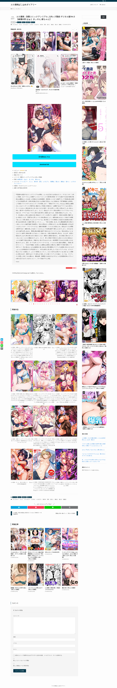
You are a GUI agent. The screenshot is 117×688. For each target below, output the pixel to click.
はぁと (23, 22)
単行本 (41, 24)
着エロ (56, 24)
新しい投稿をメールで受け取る (21, 665)
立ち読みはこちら (44, 157)
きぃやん (19, 22)
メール (15, 643)
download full (44, 164)
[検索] (105, 1)
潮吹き (52, 24)
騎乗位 (60, 24)
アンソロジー (15, 24)
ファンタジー (25, 24)
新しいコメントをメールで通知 (21, 660)
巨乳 (45, 24)
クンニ (20, 24)
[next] (76, 292)
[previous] (12, 292)
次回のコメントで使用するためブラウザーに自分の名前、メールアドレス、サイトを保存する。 (39, 655)
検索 (103, 17)
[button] (19, 507)
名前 (14, 637)
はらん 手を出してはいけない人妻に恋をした (93, 449)
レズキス (31, 24)
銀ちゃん (33, 22)
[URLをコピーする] (69, 507)
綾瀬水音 (28, 22)
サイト (15, 649)
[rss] (103, 1)
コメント (16, 615)
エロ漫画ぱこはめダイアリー (23, 5)
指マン (48, 24)
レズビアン (36, 24)
